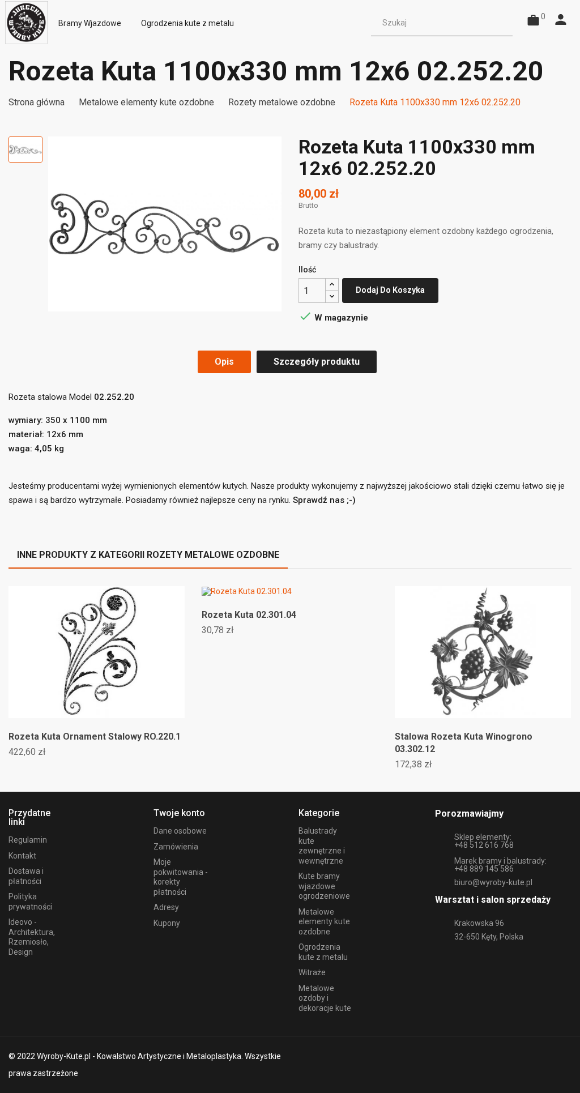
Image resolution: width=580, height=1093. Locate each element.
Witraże (312, 972)
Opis (224, 361)
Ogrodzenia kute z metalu (323, 952)
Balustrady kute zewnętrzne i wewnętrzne (321, 845)
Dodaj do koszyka (390, 289)
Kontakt (22, 855)
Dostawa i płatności (26, 876)
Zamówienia (175, 846)
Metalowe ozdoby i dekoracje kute (324, 998)
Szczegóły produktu (317, 361)
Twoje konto (179, 813)
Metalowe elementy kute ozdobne (324, 921)
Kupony (166, 923)
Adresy (166, 907)
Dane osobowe (180, 830)
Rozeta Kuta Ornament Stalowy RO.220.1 (94, 736)
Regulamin (27, 839)
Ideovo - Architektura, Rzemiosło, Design (31, 937)
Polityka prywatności (30, 901)
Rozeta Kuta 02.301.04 (249, 614)
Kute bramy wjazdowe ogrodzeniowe (324, 886)
